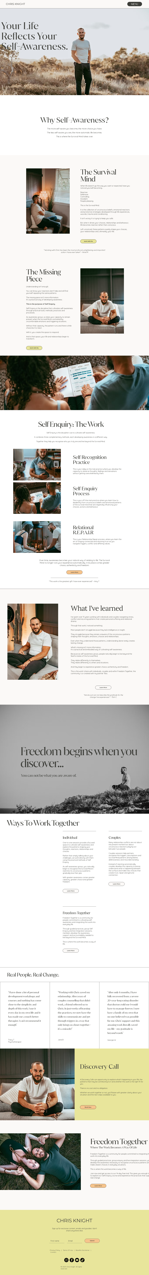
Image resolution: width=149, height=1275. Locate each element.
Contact (53, 1252)
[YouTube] (77, 1260)
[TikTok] (82, 1260)
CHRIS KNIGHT (15, 4)
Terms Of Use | (69, 1250)
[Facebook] (72, 1260)
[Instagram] (66, 1260)
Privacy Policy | (56, 1250)
